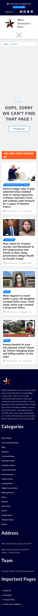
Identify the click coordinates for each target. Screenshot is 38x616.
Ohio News (6, 506)
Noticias (5, 501)
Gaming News (7, 483)
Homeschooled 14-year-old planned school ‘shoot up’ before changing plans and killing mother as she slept (18, 350)
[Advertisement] (19, 66)
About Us (7, 590)
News (4, 497)
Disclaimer (7, 595)
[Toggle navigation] (19, 35)
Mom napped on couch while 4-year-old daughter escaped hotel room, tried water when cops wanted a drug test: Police (19, 301)
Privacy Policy (9, 599)
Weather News (7, 520)
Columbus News (8, 465)
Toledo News (7, 515)
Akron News (7, 438)
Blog (3, 447)
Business (5, 452)
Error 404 (13, 44)
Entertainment (7, 474)
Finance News (7, 479)
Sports (4, 510)
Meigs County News (10, 488)
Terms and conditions (12, 604)
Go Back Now (20, 129)
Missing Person (8, 492)
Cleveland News (8, 461)
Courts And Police (9, 470)
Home (5, 44)
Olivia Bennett (12, 211)
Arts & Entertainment (10, 443)
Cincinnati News (8, 456)
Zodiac (4, 524)
